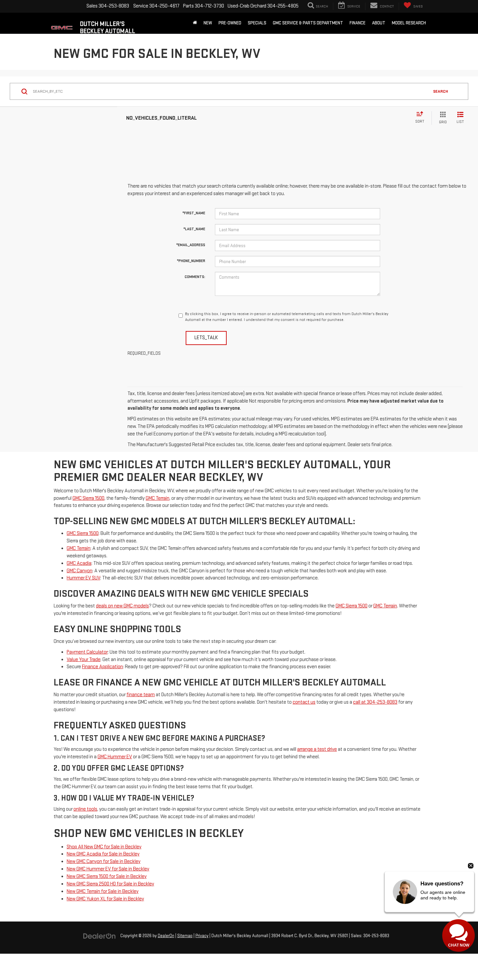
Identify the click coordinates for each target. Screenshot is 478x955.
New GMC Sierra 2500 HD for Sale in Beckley (110, 884)
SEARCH (440, 91)
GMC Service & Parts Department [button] (308, 23)
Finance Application (102, 667)
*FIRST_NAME (193, 213)
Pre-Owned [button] (230, 23)
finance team (140, 695)
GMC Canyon (79, 571)
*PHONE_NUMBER (191, 261)
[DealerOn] (99, 936)
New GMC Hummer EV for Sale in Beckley (108, 869)
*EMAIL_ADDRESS (190, 245)
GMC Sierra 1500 (88, 498)
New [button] (208, 23)
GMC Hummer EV (115, 757)
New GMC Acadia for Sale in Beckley (103, 854)
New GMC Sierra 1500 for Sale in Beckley (107, 876)
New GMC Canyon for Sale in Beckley (103, 861)
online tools (85, 809)
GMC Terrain (157, 498)
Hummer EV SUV (83, 578)
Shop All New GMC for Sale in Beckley (104, 847)
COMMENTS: (195, 276)
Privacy (201, 935)
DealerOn (166, 935)
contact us (304, 702)
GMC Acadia (79, 563)
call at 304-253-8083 (375, 702)
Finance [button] (357, 23)
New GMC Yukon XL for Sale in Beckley (105, 899)
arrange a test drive (317, 749)
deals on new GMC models (122, 606)
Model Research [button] (409, 23)
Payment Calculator (87, 652)
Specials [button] (257, 23)
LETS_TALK (206, 338)
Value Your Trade (83, 660)
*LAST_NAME (194, 229)
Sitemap (185, 935)
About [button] (378, 23)
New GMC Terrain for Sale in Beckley (103, 891)
